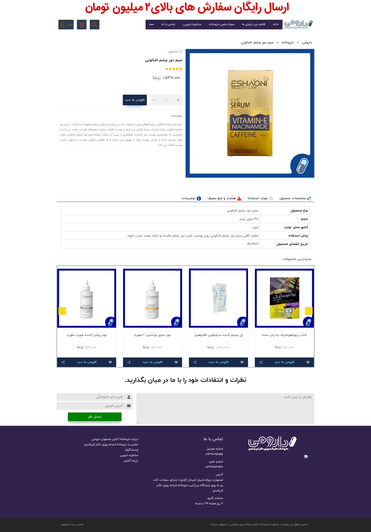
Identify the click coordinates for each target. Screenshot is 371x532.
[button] (309, 311)
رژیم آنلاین (131, 461)
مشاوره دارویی (192, 24)
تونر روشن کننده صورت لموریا (87, 335)
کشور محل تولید (296, 227)
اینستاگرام (131, 450)
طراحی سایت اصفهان (72, 524)
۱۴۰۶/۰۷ (252, 244)
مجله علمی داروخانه (221, 24)
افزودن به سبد (135, 100)
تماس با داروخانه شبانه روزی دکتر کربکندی (111, 445)
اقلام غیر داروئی (255, 24)
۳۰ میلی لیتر (249, 219)
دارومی (307, 42)
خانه (276, 24)
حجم (304, 219)
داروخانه (288, 42)
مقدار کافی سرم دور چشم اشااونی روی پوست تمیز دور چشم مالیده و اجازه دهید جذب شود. (192, 235)
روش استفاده (298, 235)
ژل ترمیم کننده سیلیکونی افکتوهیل (218, 335)
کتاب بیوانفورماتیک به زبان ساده (284, 335)
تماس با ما (168, 24)
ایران (255, 227)
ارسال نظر (95, 416)
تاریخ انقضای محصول (292, 244)
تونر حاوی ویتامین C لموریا (152, 335)
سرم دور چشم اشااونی (242, 210)
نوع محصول (299, 210)
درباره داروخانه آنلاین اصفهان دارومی (114, 439)
